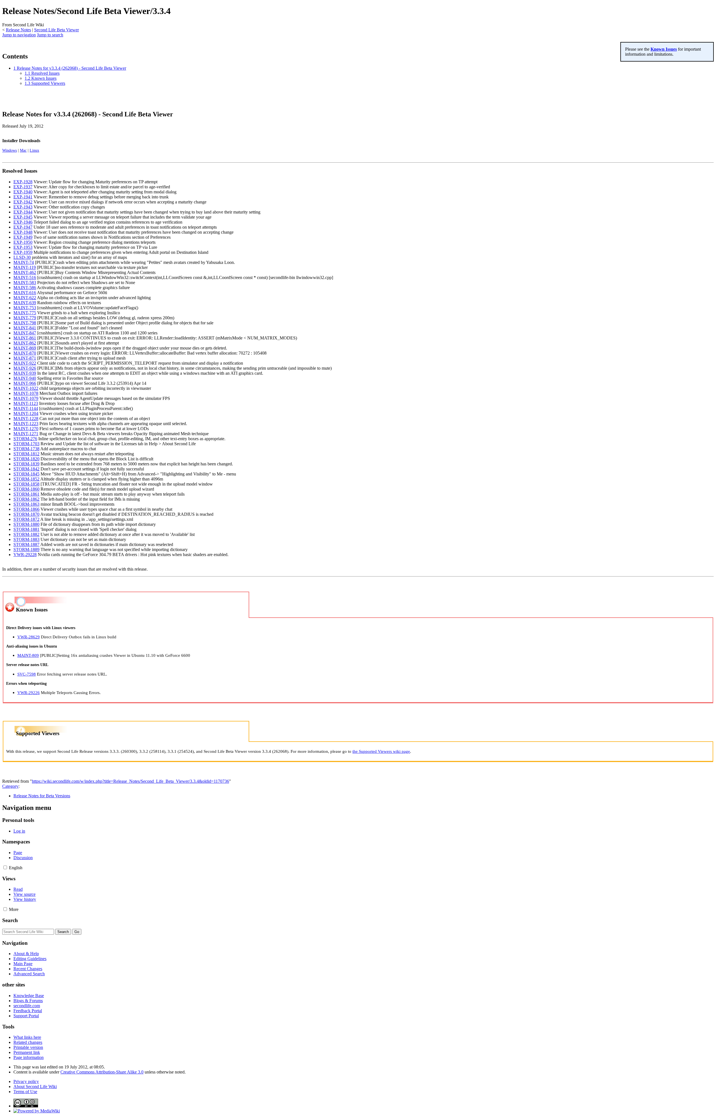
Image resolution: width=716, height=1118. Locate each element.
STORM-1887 (26, 544)
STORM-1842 (26, 469)
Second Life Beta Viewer (56, 29)
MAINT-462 (24, 272)
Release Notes (18, 29)
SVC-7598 (26, 674)
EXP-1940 (22, 191)
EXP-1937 (22, 186)
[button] (5, 867)
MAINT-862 (24, 343)
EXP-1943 (22, 207)
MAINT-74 (23, 262)
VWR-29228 (25, 554)
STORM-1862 (26, 499)
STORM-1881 (26, 529)
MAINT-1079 (25, 398)
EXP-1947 (22, 227)
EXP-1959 (22, 252)
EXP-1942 (22, 202)
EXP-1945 (22, 217)
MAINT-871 (24, 358)
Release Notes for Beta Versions (41, 795)
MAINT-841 (24, 327)
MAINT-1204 (25, 413)
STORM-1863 (26, 504)
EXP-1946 (22, 222)
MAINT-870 (24, 353)
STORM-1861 (26, 494)
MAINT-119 (24, 267)
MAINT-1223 (25, 423)
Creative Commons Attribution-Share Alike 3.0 (101, 1072)
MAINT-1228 (25, 418)
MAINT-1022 (25, 388)
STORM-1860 (26, 489)
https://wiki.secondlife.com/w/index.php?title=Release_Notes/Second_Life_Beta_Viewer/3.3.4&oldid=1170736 (130, 781)
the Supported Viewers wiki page (381, 751)
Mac (23, 150)
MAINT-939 (24, 373)
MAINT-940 (24, 378)
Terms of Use (25, 1091)
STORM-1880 (26, 524)
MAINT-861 (24, 338)
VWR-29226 (28, 692)
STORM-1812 (26, 453)
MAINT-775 (24, 312)
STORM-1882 (26, 534)
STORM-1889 (26, 549)
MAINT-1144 (25, 408)
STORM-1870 (26, 514)
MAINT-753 (24, 307)
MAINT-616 (24, 292)
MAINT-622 (24, 297)
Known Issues (664, 49)
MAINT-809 (28, 655)
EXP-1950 (22, 242)
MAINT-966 (24, 383)
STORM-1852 (26, 479)
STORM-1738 (26, 448)
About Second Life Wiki (35, 1086)
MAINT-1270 (25, 428)
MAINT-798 (24, 322)
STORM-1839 (26, 463)
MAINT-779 (24, 317)
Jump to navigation (19, 34)
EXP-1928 (22, 181)
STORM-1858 (26, 484)
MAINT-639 (24, 302)
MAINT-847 (24, 333)
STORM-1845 (26, 474)
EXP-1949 (22, 237)
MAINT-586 (24, 287)
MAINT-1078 (25, 393)
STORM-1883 (26, 539)
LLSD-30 (22, 257)
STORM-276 (25, 438)
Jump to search (50, 34)
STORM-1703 (26, 443)
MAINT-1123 (25, 403)
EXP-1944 (22, 212)
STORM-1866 (26, 509)
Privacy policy (26, 1081)
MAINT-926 (24, 368)
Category (10, 786)
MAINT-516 (24, 277)
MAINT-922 (24, 363)
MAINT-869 (24, 348)
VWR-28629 (28, 636)
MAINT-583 (24, 282)
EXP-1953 (22, 247)
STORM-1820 (26, 458)
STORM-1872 (26, 519)
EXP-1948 (22, 232)
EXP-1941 (22, 196)
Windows (9, 150)
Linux (34, 150)
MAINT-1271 (25, 433)
